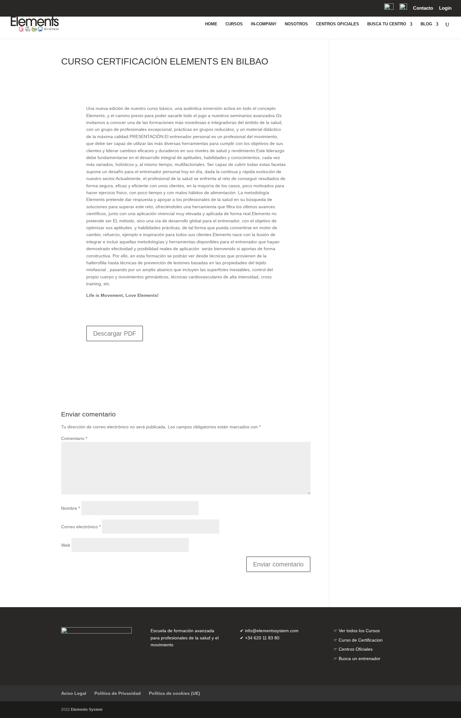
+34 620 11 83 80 (262, 637)
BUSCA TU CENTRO (386, 24)
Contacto (423, 8)
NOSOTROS (296, 24)
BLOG (426, 24)
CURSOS (234, 24)
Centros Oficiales (356, 649)
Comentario (74, 438)
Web (65, 545)
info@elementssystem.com (272, 630)
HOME (211, 24)
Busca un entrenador (359, 658)
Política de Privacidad (117, 693)
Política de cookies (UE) (174, 693)
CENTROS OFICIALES (337, 24)
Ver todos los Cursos (359, 630)
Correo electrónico (81, 526)
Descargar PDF (114, 333)
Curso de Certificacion (361, 640)
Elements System (87, 709)
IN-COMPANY (264, 24)
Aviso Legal (73, 693)
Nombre (70, 508)
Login (445, 8)
